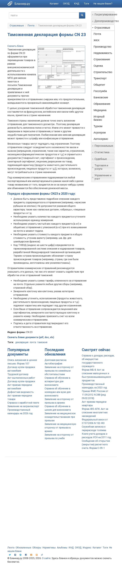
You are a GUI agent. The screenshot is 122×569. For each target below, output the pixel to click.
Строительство (103, 72)
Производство (102, 46)
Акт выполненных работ (21, 377)
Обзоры (36, 547)
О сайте (46, 558)
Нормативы (49, 547)
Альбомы (62, 547)
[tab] (103, 14)
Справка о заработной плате (23, 402)
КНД (76, 3)
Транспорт (100, 78)
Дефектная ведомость (20, 392)
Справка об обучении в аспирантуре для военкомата (57, 381)
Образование (102, 103)
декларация (21, 342)
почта (33, 342)
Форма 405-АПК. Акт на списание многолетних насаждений (95, 412)
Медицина (100, 110)
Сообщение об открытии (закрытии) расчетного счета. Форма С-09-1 (96, 444)
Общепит (99, 84)
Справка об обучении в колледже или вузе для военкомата (58, 392)
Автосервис (101, 138)
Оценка (98, 65)
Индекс (87, 547)
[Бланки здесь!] (10, 3)
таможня (42, 342)
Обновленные (23, 547)
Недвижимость (103, 53)
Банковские (101, 97)
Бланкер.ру (22, 3)
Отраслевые (17, 25)
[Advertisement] (61, 482)
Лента (10, 547)
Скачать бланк (15, 46)
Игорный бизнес (99, 118)
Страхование (102, 59)
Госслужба (100, 91)
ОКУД (66, 3)
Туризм (98, 126)
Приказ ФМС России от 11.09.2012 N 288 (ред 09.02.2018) (95, 395)
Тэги (86, 3)
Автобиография (53, 363)
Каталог (54, 3)
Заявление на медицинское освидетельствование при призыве (60, 417)
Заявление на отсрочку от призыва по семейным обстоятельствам (59, 371)
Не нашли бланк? (102, 3)
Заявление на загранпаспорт (23, 406)
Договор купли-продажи (21, 381)
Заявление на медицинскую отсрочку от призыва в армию (60, 428)
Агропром (100, 132)
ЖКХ (96, 40)
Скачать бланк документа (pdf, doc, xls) (30, 337)
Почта (31, 25)
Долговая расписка (55, 360)
